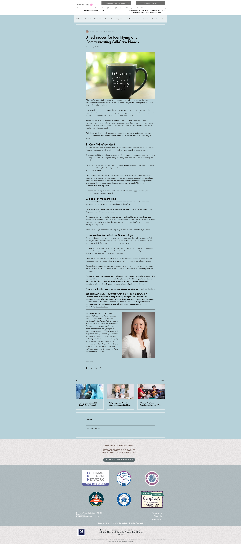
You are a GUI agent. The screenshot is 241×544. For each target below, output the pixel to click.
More (153, 19)
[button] (86, 8)
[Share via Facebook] (86, 368)
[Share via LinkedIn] (96, 368)
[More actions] (154, 32)
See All (163, 380)
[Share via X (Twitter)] (91, 368)
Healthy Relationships (132, 19)
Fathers (145, 19)
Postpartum (98, 19)
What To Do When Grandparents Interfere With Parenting (150, 404)
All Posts (79, 19)
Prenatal (88, 19)
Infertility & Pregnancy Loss (113, 19)
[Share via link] (100, 368)
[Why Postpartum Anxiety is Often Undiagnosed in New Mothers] (120, 391)
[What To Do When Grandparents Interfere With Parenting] (151, 391)
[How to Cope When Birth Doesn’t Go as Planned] (89, 391)
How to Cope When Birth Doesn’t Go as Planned (88, 404)
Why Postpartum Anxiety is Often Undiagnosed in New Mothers (119, 404)
